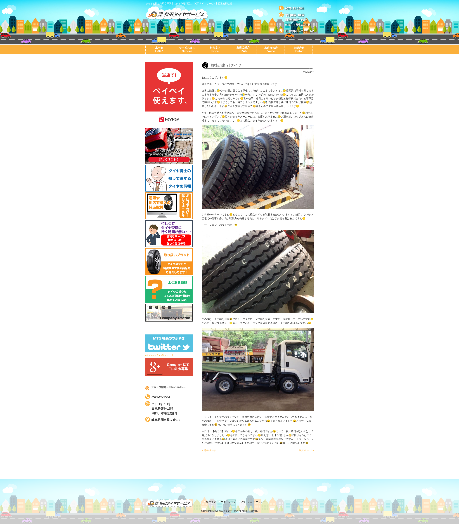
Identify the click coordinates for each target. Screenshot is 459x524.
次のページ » (306, 450)
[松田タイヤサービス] (176, 18)
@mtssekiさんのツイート (159, 355)
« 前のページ (209, 450)
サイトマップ (228, 502)
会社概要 (211, 502)
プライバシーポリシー (253, 502)
